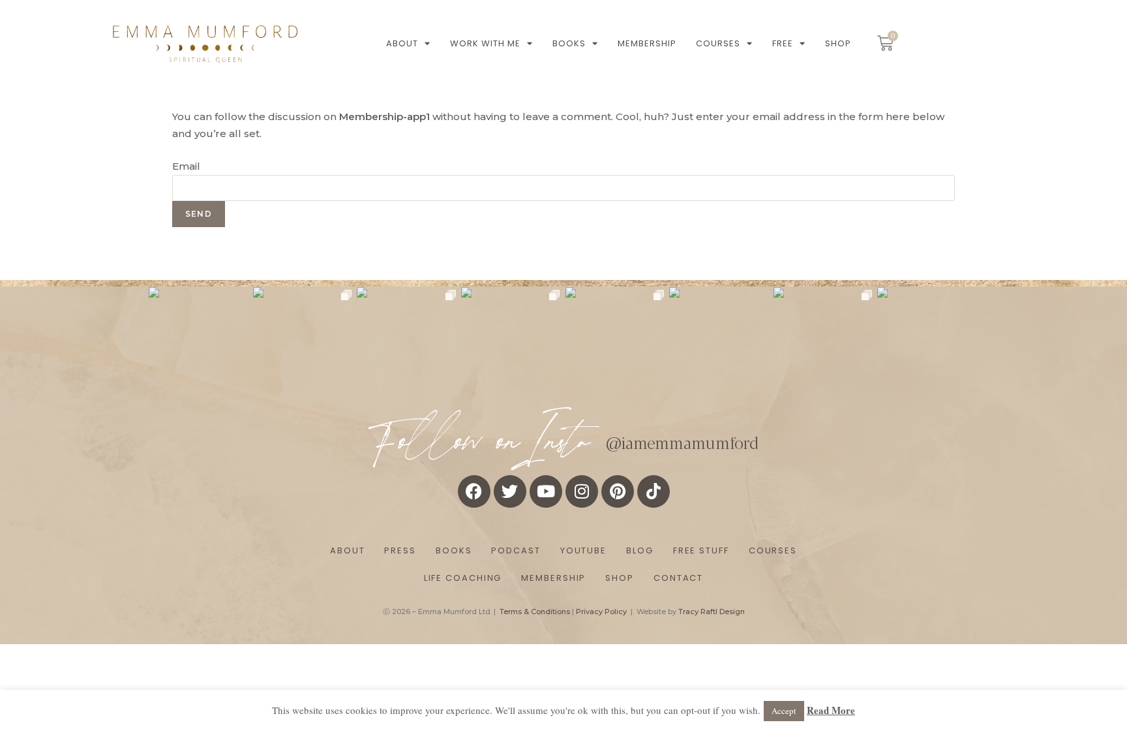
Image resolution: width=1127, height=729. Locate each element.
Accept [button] (784, 711)
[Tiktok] (653, 491)
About (402, 43)
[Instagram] (581, 491)
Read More (831, 710)
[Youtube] (546, 491)
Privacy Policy (601, 611)
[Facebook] (474, 491)
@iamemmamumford (682, 442)
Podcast (515, 550)
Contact (678, 578)
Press (400, 550)
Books (569, 43)
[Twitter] (510, 491)
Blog (640, 550)
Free (782, 43)
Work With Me (485, 43)
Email (186, 166)
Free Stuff (701, 550)
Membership (647, 43)
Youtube (583, 550)
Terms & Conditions (535, 611)
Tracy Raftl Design (711, 611)
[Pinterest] (617, 491)
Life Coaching (463, 578)
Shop (838, 43)
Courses (718, 43)
